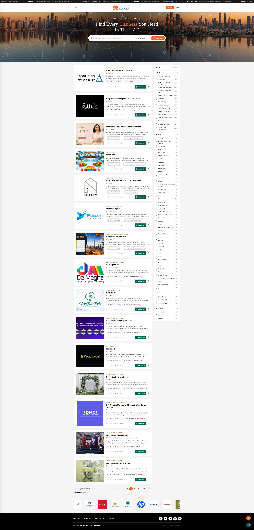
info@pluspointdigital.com (134, 220)
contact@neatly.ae (132, 192)
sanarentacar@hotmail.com (134, 110)
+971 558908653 (114, 474)
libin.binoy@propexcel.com (134, 360)
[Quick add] (248, 518)
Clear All (175, 67)
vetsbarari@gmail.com (133, 304)
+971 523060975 (114, 360)
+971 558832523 (114, 332)
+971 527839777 (114, 276)
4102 (144, 489)
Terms (111, 518)
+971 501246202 (114, 220)
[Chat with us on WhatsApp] (248, 525)
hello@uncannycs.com (133, 332)
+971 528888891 (114, 110)
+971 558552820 (114, 388)
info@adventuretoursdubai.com (135, 248)
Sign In (177, 7)
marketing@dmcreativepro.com (135, 418)
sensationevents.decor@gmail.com (137, 388)
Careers (87, 518)
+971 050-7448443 (115, 82)
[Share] (148, 86)
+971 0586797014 (114, 164)
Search (159, 38)
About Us (76, 518)
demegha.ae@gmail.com (133, 276)
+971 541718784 (114, 418)
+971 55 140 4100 (114, 304)
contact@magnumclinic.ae (134, 446)
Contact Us (100, 518)
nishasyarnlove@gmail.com (134, 138)
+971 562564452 (114, 138)
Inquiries (169, 7)
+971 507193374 (114, 446)
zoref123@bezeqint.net (134, 82)
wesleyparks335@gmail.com (135, 164)
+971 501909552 (114, 248)
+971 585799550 (114, 192)
